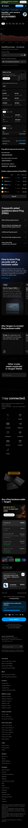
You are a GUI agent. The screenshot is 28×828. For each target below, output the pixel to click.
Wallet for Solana (6, 701)
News (3, 785)
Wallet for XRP (5, 703)
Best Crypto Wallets (7, 665)
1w (7, 111)
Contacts (4, 801)
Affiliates (4, 778)
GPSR (3, 749)
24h (3, 23)
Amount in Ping (5, 52)
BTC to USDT (5, 714)
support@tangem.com (7, 641)
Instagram (8, 436)
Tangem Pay (5, 683)
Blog (3, 783)
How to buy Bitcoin (7, 725)
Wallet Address (6, 760)
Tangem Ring (5, 687)
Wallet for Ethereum (7, 698)
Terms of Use (5, 745)
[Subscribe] (21, 647)
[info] (8, 95)
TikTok (8, 453)
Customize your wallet (8, 781)
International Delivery (7, 774)
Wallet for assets (6, 707)
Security (4, 772)
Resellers (4, 776)
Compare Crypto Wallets (8, 667)
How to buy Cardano (7, 732)
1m (9, 23)
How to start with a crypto (9, 661)
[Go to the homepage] (5, 6)
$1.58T (24, 177)
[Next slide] (24, 560)
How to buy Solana (7, 729)
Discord (8, 445)
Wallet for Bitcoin (6, 696)
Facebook (20, 436)
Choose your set (9, 515)
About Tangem (6, 769)
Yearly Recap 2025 (7, 796)
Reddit (20, 419)
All (23, 23)
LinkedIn (20, 445)
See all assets (5, 738)
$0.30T (24, 181)
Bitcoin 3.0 (5, 756)
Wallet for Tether (6, 705)
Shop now (23, 2)
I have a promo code (21, 592)
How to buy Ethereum (8, 727)
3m (13, 23)
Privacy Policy (20, 651)
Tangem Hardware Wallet (8, 690)
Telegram (20, 427)
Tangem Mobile (6, 685)
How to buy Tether (7, 736)
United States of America (18, 596)
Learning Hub (5, 787)
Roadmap (4, 790)
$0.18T (24, 185)
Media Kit (4, 792)
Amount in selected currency (8, 58)
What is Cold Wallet (7, 663)
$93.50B (24, 188)
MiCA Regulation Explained (9, 676)
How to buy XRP (6, 734)
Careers (4, 799)
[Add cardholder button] (23, 574)
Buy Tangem (19, 6)
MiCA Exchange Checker (8, 674)
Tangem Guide (6, 794)
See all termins (6, 763)
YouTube (8, 427)
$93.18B (24, 192)
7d (6, 23)
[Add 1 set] (10, 567)
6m (16, 23)
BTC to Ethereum (6, 716)
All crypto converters (7, 718)
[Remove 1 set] (3, 567)
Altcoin (4, 758)
